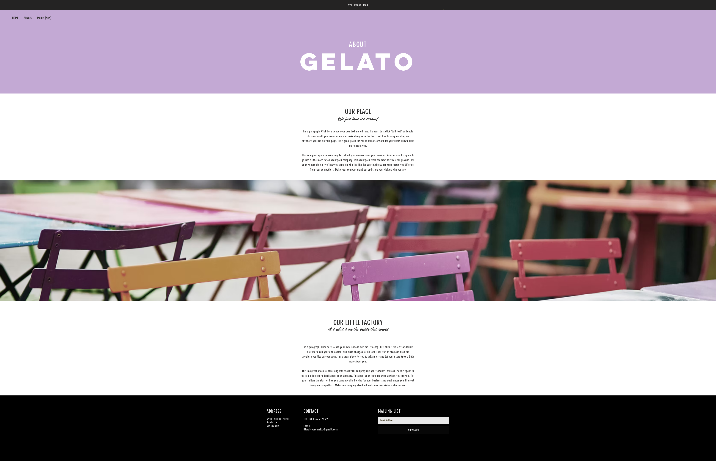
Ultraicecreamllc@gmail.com (321, 429)
